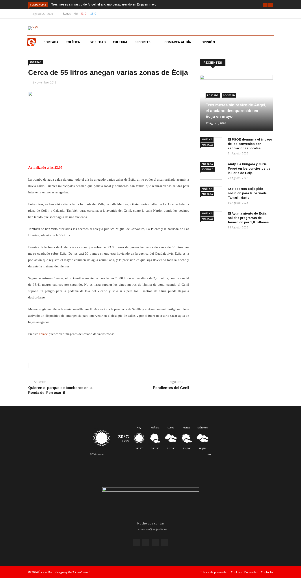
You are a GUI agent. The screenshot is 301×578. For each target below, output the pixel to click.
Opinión (208, 42)
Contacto (267, 572)
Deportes (142, 42)
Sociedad (98, 42)
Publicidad (251, 572)
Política (73, 42)
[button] (265, 5)
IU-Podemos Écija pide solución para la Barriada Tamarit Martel (247, 193)
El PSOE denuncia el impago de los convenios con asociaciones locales (250, 144)
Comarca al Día (178, 42)
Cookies (236, 572)
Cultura (120, 42)
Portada (51, 42)
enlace (43, 334)
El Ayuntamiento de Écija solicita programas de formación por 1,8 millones (248, 218)
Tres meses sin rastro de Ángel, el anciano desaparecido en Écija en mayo (103, 4)
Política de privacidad (214, 572)
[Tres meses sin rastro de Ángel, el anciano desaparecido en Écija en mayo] (236, 78)
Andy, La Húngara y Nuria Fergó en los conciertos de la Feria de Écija (249, 168)
